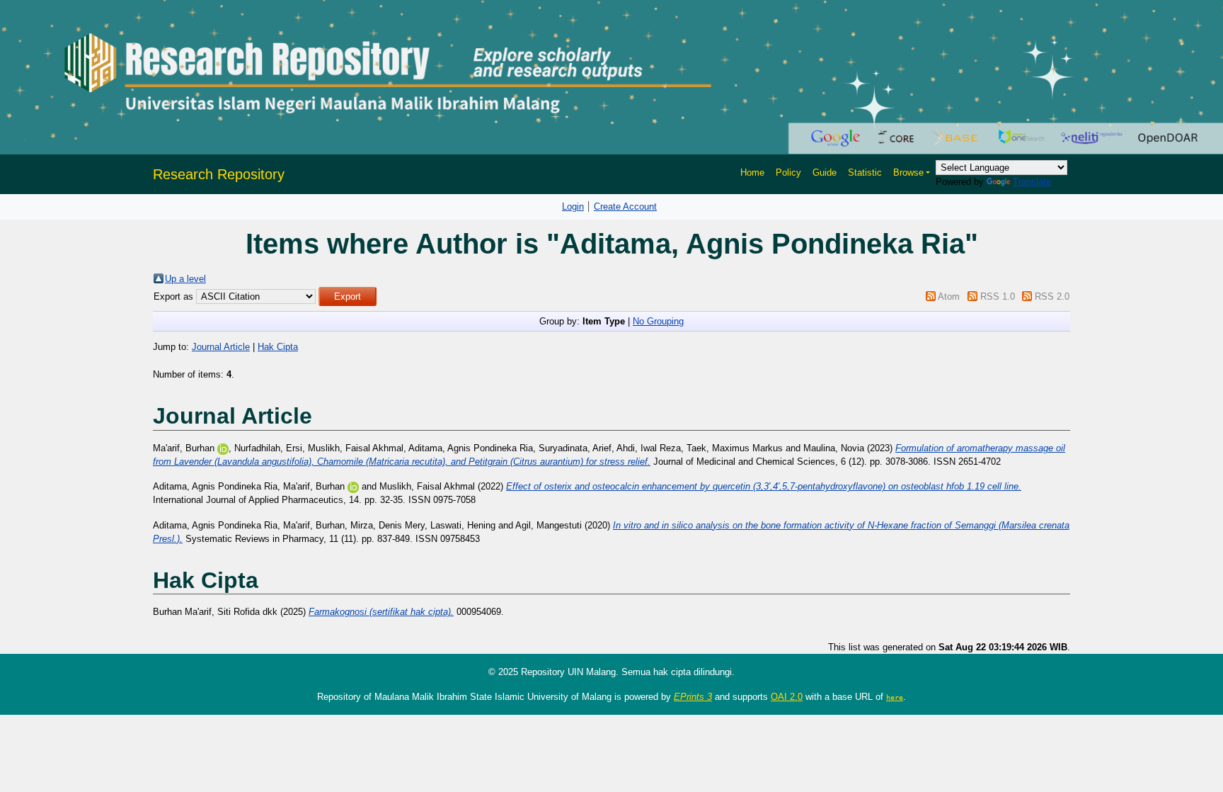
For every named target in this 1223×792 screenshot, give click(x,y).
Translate (1032, 181)
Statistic (865, 172)
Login (573, 206)
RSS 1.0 (997, 296)
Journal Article (221, 346)
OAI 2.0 (787, 696)
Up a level (185, 278)
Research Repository (219, 174)
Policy (788, 172)
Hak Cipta (278, 346)
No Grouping (658, 321)
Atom (949, 296)
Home (752, 172)
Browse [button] (908, 172)
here (894, 697)
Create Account (625, 206)
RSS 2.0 (1052, 296)
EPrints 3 (693, 696)
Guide (825, 172)
